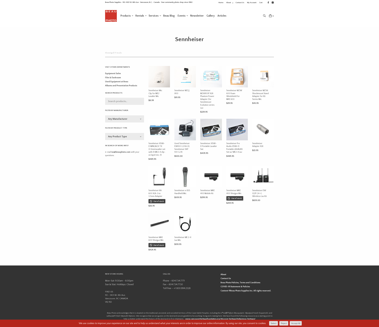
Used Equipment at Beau (116, 81)
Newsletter (197, 15)
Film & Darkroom (113, 77)
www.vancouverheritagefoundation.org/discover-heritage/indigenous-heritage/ (220, 319)
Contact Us (240, 3)
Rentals (139, 15)
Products (125, 15)
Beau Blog (169, 15)
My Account (251, 3)
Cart (260, 3)
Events (182, 15)
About (228, 3)
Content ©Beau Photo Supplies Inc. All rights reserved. (246, 291)
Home (221, 3)
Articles (221, 15)
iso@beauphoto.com (120, 152)
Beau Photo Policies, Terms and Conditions (240, 282)
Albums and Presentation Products (121, 85)
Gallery (211, 15)
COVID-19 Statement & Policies (235, 286)
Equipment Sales (113, 73)
